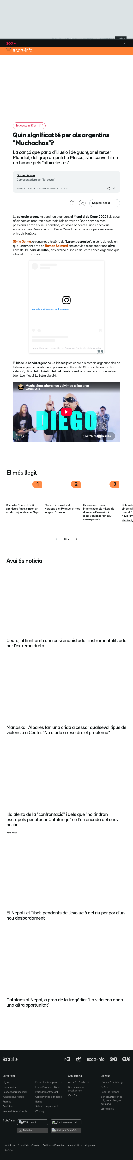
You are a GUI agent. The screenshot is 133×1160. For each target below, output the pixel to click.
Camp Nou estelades (106, 38)
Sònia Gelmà (26, 175)
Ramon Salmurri (56, 245)
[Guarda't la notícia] (73, 203)
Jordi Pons (11, 833)
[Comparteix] (82, 203)
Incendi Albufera (71, 38)
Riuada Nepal (87, 38)
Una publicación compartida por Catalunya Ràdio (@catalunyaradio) (67, 348)
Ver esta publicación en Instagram (50, 309)
